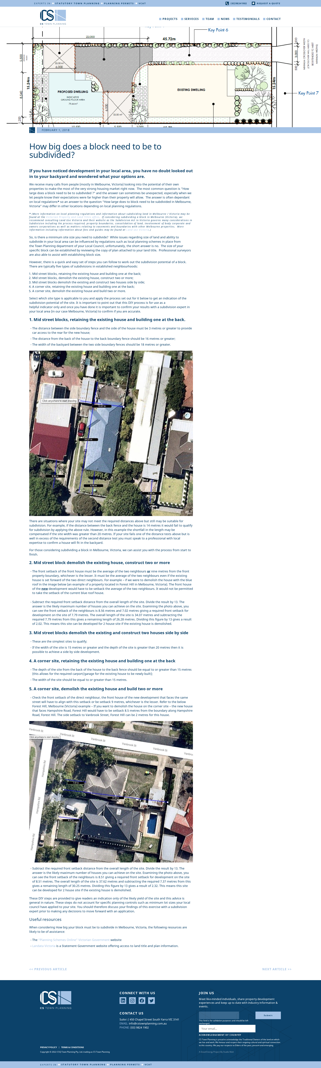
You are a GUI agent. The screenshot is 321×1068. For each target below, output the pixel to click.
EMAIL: (124, 1023)
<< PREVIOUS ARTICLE (48, 969)
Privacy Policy (48, 1047)
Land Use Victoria (137, 229)
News (225, 19)
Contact (273, 19)
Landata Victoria (43, 946)
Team (210, 19)
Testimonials (248, 19)
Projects (170, 19)
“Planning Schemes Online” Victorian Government (74, 940)
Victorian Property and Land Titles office (72, 217)
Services (191, 19)
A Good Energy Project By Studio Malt (216, 1051)
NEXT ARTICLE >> (277, 969)
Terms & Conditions (72, 1047)
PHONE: (125, 1027)
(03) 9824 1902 (139, 1027)
